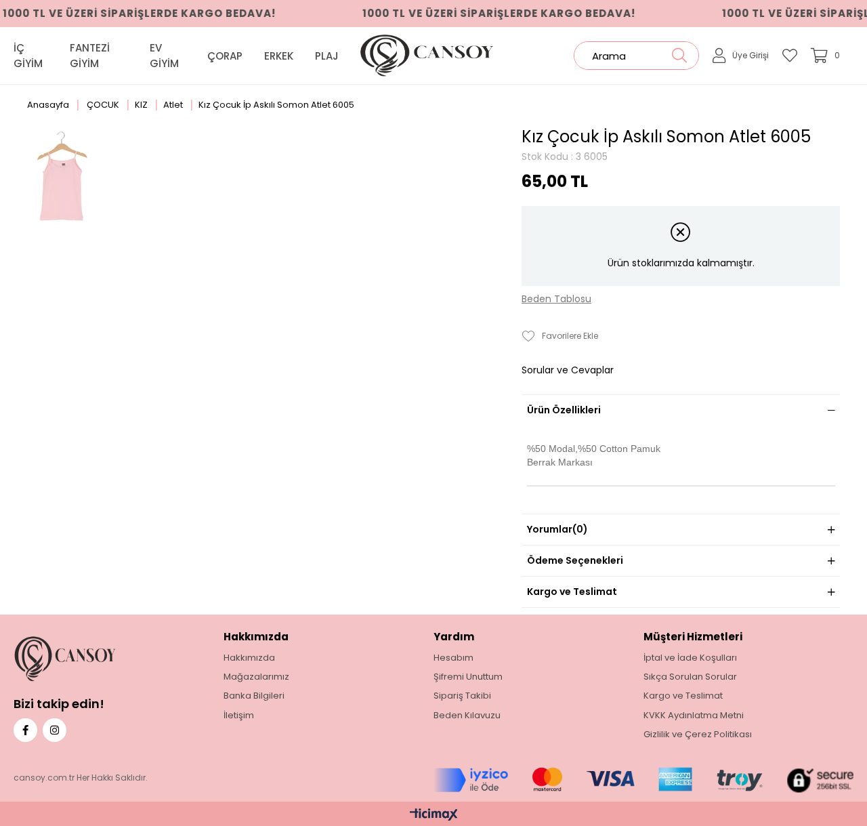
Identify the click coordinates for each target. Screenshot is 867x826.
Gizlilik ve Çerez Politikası (697, 734)
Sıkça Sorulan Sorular (690, 677)
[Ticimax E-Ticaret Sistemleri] (434, 815)
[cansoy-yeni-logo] (87, 659)
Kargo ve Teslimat (572, 591)
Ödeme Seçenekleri (575, 560)
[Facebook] (25, 730)
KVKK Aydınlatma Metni (693, 715)
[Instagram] (54, 730)
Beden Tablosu (556, 299)
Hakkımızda (249, 658)
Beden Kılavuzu (467, 715)
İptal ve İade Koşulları (690, 658)
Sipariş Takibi (462, 696)
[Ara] (679, 55)
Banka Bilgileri (254, 696)
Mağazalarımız (256, 677)
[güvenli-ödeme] (643, 780)
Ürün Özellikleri (564, 410)
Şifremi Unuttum (468, 677)
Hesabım (453, 658)
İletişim (239, 715)
